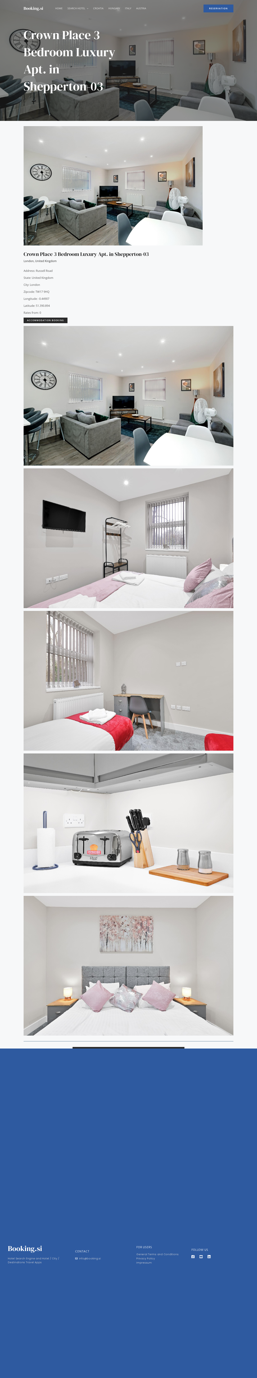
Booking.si (33, 8)
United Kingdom (46, 261)
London (29, 261)
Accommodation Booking (45, 320)
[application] (86, 8)
